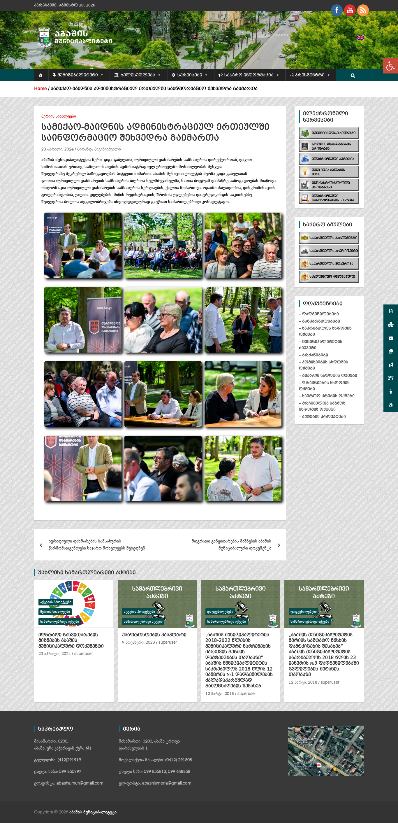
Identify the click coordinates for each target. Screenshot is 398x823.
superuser (83, 653)
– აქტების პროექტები (322, 416)
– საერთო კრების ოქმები (327, 396)
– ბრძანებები (313, 355)
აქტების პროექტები (55, 602)
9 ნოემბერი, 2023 (138, 642)
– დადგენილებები (319, 314)
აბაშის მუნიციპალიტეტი (93, 812)
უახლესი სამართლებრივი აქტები (87, 572)
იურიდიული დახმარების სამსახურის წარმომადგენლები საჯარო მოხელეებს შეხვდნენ (97, 544)
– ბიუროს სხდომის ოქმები (328, 375)
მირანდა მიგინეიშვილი (99, 149)
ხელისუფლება (138, 75)
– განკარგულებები (319, 321)
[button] (390, 65)
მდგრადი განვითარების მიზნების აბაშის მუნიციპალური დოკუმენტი (231, 544)
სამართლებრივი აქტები (59, 621)
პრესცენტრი (310, 75)
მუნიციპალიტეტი (77, 75)
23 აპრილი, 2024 (57, 149)
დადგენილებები (220, 612)
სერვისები (189, 75)
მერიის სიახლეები (58, 116)
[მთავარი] (41, 75)
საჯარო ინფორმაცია (249, 75)
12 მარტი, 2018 (219, 693)
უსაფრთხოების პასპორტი (154, 635)
